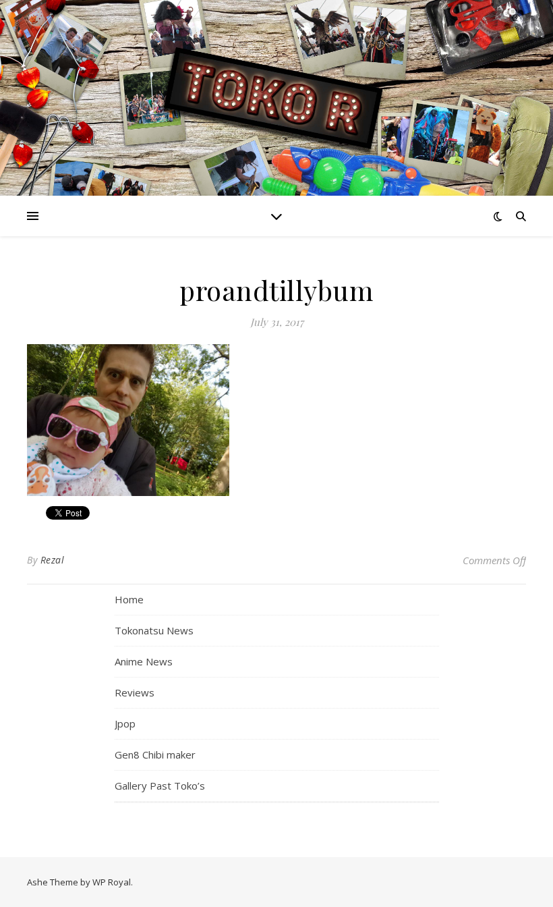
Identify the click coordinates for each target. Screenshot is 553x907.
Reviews (134, 692)
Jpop (125, 723)
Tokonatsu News (154, 630)
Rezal (52, 559)
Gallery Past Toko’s (160, 785)
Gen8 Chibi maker (155, 754)
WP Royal (111, 882)
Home (129, 599)
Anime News (144, 661)
